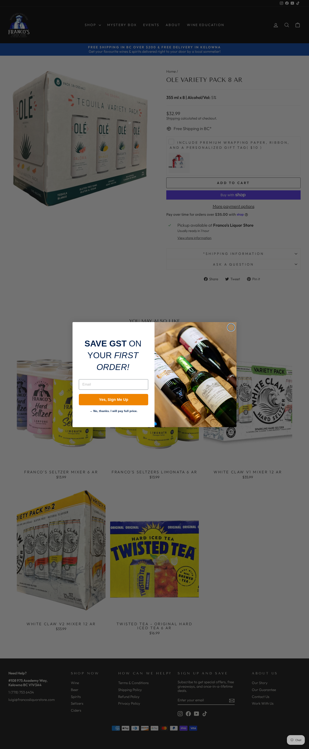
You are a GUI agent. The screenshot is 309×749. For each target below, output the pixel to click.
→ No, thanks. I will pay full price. (113, 410)
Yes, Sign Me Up (113, 400)
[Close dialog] (231, 327)
